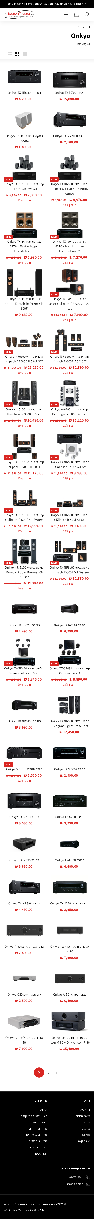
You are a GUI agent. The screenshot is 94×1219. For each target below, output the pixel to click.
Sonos (86, 1135)
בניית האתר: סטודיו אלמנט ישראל (24, 1209)
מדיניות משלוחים (36, 1135)
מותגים (86, 1128)
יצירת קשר (84, 1141)
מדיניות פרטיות (38, 1141)
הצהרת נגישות (38, 1147)
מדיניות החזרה (38, 1128)
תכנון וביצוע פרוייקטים (34, 1116)
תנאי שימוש (40, 1122)
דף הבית (85, 26)
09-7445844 (16, 4)
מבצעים (85, 1122)
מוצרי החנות (82, 1116)
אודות (43, 1110)
